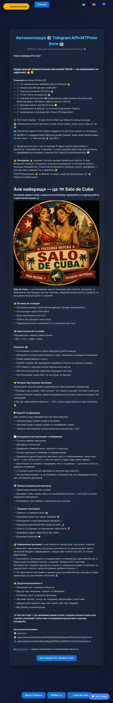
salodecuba (22, 649)
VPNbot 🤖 (56, 695)
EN (97, 4)
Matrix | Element (33, 695)
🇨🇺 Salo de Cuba (79, 695)
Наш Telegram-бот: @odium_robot (56, 658)
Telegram (41, 4)
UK (87, 4)
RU (107, 4)
